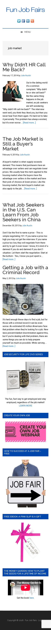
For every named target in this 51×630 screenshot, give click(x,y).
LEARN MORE (25, 405)
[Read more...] (29, 122)
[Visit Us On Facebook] (23, 22)
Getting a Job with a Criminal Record (25, 270)
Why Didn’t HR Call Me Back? (24, 67)
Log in (41, 620)
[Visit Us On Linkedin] (28, 22)
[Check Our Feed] (32, 22)
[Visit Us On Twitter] (19, 22)
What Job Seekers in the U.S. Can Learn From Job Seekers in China (23, 212)
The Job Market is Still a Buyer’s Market (23, 144)
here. (32, 598)
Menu (27, 32)
